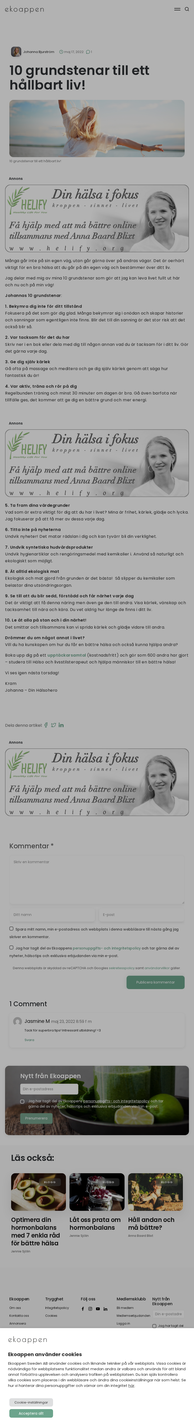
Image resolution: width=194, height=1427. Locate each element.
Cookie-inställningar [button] (31, 1402)
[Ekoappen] (27, 1340)
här (131, 1385)
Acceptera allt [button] (31, 1413)
